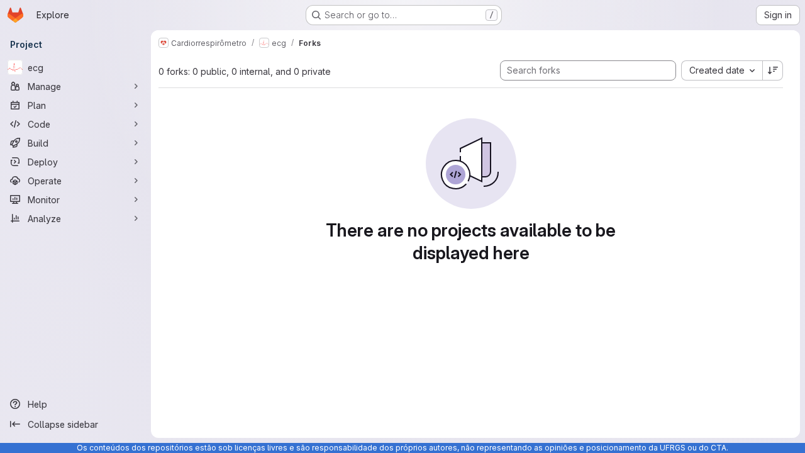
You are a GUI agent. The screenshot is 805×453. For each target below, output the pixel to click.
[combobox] (721, 70)
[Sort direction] (773, 70)
